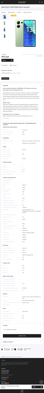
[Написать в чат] (41, 382)
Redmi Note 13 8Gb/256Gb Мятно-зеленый (13, 356)
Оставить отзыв (22, 335)
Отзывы (19, 12)
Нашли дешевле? (39, 55)
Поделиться (4, 78)
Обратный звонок (4, 373)
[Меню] (2, 2)
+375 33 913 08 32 (5, 371)
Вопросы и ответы (27, 12)
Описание (3, 12)
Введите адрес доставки (15, 73)
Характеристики (11, 12)
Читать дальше (6, 118)
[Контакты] (42, 2)
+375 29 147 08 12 (5, 370)
